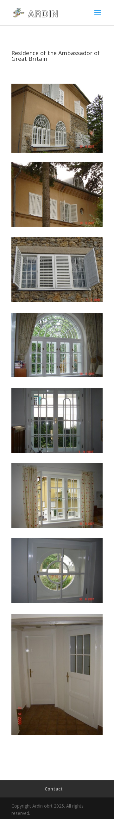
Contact (54, 789)
